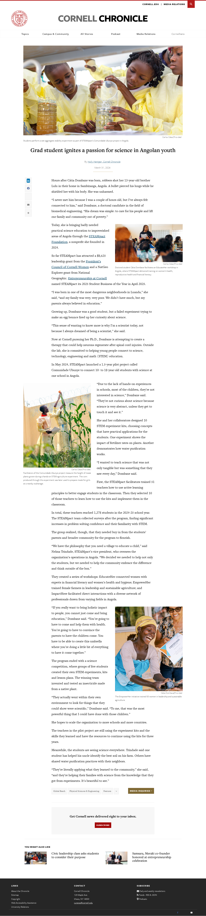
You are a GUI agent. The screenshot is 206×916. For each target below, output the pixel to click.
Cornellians (178, 34)
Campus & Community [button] (55, 34)
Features (107, 791)
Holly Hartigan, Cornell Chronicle (104, 161)
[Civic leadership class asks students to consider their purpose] (36, 858)
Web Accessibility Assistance (23, 902)
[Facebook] (177, 913)
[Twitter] (184, 913)
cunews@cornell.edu (83, 902)
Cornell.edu (150, 4)
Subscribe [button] (103, 825)
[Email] (191, 913)
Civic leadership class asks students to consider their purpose (75, 855)
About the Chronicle (20, 891)
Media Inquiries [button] (140, 790)
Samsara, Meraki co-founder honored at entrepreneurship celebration (151, 857)
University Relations (20, 906)
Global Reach (59, 791)
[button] (191, 4)
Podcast (115, 34)
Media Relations (174, 4)
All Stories (87, 34)
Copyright (15, 899)
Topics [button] (25, 34)
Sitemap (15, 895)
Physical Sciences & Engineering (84, 791)
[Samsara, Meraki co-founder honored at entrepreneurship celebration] (116, 858)
